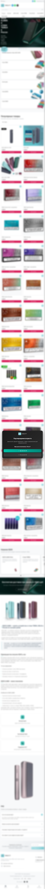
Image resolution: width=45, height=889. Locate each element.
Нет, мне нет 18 (23, 454)
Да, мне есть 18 (23, 450)
